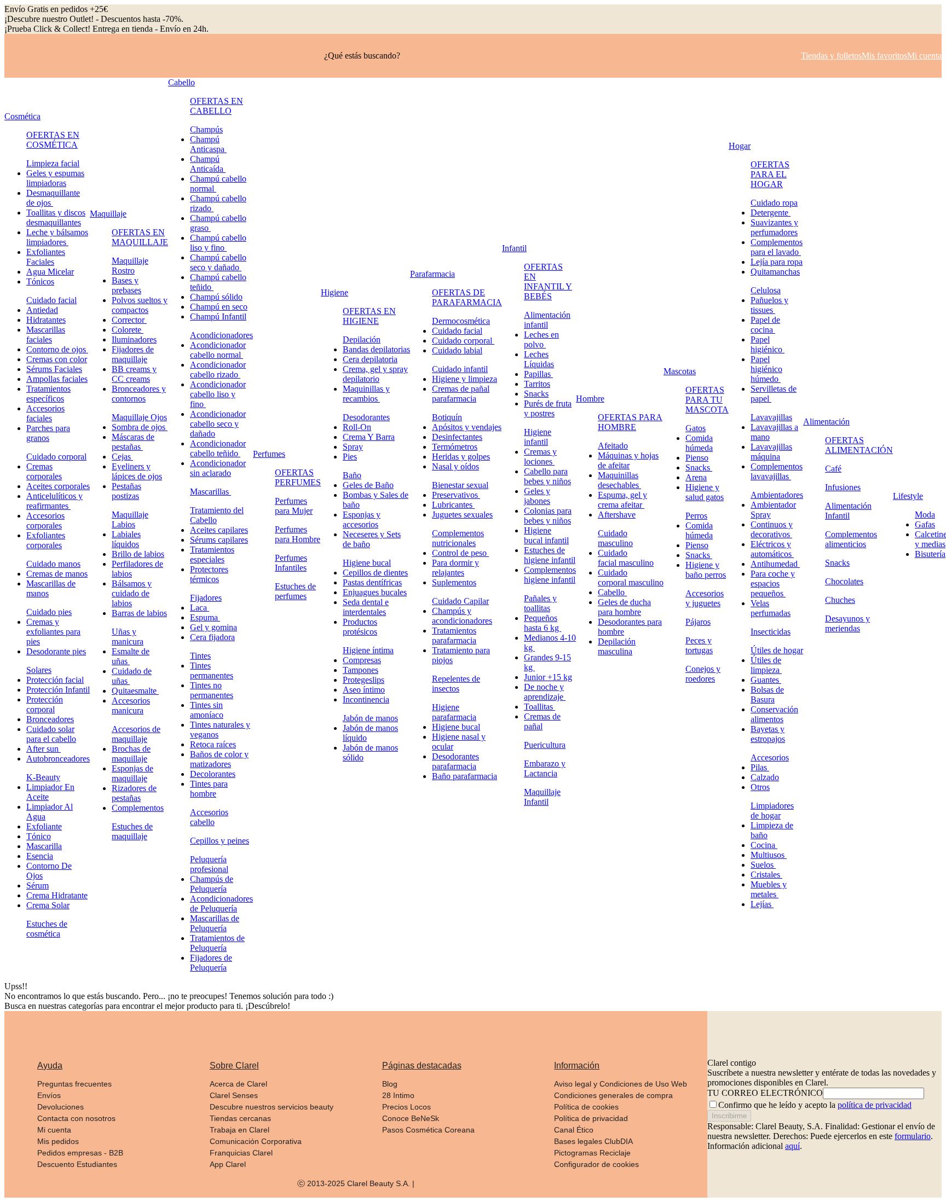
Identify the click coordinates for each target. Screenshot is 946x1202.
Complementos (138, 807)
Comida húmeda (699, 442)
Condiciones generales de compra (613, 1095)
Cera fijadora (212, 637)
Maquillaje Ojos (139, 417)
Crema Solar (48, 905)
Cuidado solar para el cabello (51, 734)
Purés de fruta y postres (548, 408)
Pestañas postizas (126, 491)
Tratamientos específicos (48, 393)
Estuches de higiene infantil (549, 555)
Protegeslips (363, 679)
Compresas (362, 660)
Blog (389, 1083)
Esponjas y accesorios (361, 519)
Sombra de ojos (140, 427)
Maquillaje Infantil (542, 796)
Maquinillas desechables (619, 480)
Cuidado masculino (615, 538)
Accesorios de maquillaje (136, 734)
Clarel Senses (234, 1095)
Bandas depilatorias (376, 349)
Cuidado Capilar (460, 601)
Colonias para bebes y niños (548, 515)
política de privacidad (875, 1105)
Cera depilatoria (370, 359)
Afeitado (613, 445)
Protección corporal (44, 704)
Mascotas (680, 371)
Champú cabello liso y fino (218, 242)
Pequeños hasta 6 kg (542, 622)
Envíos (49, 1095)
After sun (43, 748)
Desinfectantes (457, 437)
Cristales (766, 874)
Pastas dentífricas (372, 582)
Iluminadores (134, 339)
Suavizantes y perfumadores (774, 227)
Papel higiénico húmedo (766, 369)
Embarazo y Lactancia (545, 768)
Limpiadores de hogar (772, 810)
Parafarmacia (432, 273)
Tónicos (40, 281)
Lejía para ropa (777, 261)
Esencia (39, 856)
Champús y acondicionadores (462, 615)
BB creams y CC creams (134, 374)
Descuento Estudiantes (77, 1164)
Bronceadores (50, 719)
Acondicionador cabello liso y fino (218, 394)
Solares (38, 670)
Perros (696, 515)
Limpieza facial (52, 163)
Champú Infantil (218, 316)
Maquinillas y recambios (366, 393)
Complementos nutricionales (458, 538)
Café (833, 468)
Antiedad (42, 310)
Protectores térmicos (209, 574)
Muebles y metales (769, 889)
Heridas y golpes (461, 456)
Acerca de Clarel (238, 1083)
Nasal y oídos (455, 466)
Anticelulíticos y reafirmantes (54, 500)
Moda (925, 514)
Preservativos (456, 495)
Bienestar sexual (460, 485)
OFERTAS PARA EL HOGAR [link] (770, 174)
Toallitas (539, 706)
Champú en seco (218, 306)
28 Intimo (398, 1095)
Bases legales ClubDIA (593, 1141)
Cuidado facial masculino (626, 557)
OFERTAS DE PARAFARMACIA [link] (467, 297)
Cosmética (22, 116)
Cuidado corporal (56, 456)
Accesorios (770, 757)
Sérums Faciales (54, 369)
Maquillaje (108, 213)
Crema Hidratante (57, 895)
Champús (206, 129)
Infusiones (843, 487)
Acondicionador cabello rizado (218, 369)
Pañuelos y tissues (769, 305)
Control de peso (460, 553)
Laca (199, 607)
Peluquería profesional (209, 864)
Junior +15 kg (548, 677)
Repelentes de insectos (456, 683)
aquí (792, 1146)
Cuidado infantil (460, 369)
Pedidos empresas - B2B (80, 1152)
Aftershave (617, 514)
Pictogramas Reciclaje (592, 1152)
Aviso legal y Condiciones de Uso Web (620, 1083)
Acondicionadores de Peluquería (221, 903)
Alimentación (826, 421)
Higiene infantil (537, 436)
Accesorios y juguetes (704, 598)
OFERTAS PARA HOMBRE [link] (630, 422)
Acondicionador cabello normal (218, 349)
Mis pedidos (58, 1141)
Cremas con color (56, 359)
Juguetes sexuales (462, 514)
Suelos (763, 864)
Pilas (760, 767)
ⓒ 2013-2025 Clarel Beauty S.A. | (355, 1183)
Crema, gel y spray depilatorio (375, 374)
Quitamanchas (775, 271)
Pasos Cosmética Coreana (428, 1129)
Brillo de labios (138, 554)
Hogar (740, 145)
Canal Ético (573, 1129)
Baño (352, 475)
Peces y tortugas (699, 645)
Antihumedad (775, 563)
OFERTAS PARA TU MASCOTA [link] (707, 399)
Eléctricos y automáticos (772, 549)
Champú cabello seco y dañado (218, 262)
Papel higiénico (768, 344)
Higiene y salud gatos (704, 492)
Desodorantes (366, 417)
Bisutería (930, 554)
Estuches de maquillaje (132, 831)
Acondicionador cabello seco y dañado (218, 423)
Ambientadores (777, 495)
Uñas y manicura (127, 636)
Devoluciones (60, 1106)
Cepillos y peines (219, 840)
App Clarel (228, 1164)
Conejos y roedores (702, 673)
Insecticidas (771, 631)
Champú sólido (216, 296)
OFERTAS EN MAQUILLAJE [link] (140, 237)
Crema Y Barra (369, 437)
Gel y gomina (213, 627)
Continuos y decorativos (772, 529)
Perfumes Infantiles (291, 562)
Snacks (536, 393)
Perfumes (269, 453)
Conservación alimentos (774, 714)
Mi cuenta (54, 1129)
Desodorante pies (56, 651)
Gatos (695, 428)
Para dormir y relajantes (455, 567)
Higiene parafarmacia (454, 712)
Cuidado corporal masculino (631, 577)
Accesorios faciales (45, 413)
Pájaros (698, 621)
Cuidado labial (457, 350)
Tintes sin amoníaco (206, 709)
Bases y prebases (126, 285)
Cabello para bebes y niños (547, 476)
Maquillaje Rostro (130, 265)
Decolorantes (212, 774)
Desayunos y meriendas (847, 623)
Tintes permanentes (211, 670)
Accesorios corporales (45, 520)
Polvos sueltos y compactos (140, 305)
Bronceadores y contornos (139, 393)
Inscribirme (729, 1116)
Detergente (771, 212)
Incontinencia (366, 699)
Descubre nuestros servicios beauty (271, 1106)
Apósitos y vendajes (466, 427)
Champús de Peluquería (211, 883)
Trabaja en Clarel (239, 1129)
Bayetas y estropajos (768, 734)
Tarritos (537, 383)
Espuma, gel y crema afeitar (622, 499)
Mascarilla (44, 846)
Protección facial (55, 679)
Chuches (840, 600)
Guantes (766, 679)
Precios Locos (406, 1106)
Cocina (764, 845)
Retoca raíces (213, 744)
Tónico (38, 836)
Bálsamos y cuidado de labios (132, 593)
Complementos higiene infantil (550, 574)
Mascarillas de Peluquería (214, 923)
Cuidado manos (53, 563)
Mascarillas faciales (45, 334)
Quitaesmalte (135, 690)
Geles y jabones (537, 496)
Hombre (590, 398)
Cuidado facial (51, 300)
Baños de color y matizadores (219, 759)
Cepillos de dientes (375, 572)
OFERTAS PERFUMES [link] (298, 477)
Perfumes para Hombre (297, 534)
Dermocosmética (461, 321)
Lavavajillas (771, 417)
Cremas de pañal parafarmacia (460, 393)
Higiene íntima (368, 650)
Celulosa (766, 290)
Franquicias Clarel (241, 1152)
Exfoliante (44, 826)
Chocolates (844, 581)
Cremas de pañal (542, 721)
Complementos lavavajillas (777, 471)
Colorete (127, 329)
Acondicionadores (221, 335)
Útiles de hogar (777, 650)
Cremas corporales (44, 471)
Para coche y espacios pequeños (773, 583)
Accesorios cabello (209, 817)
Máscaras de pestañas (133, 441)
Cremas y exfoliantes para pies (53, 631)
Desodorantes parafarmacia (455, 761)
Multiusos (769, 855)
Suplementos (454, 582)
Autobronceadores (58, 758)
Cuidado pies (49, 612)
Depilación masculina (617, 646)
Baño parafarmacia (464, 776)
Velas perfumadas (771, 608)
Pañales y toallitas (540, 603)
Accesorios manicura (131, 705)
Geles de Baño (368, 485)
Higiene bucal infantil (546, 535)
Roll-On (357, 427)
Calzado (765, 777)
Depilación (361, 339)
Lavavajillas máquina (771, 451)
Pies (350, 456)
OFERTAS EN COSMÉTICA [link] (52, 139)
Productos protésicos (360, 626)
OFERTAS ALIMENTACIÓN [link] (859, 445)
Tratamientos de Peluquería (217, 943)
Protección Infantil (58, 689)
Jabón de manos (370, 718)
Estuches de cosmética (46, 928)
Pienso (696, 457)
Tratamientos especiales (212, 554)
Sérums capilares (219, 539)
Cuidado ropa (774, 202)
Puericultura (545, 745)
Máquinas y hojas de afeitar (628, 460)
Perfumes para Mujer (294, 505)
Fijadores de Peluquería (211, 962)
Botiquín (447, 417)
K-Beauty (43, 777)
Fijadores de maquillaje (133, 354)
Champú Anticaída (208, 163)
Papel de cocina (765, 324)
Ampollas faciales (57, 379)
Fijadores (206, 597)
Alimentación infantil (547, 319)
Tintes (200, 655)
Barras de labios (139, 613)
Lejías (762, 904)
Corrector (129, 319)
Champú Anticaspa (208, 144)
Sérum (37, 885)
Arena (696, 477)
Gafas (925, 524)
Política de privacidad (591, 1118)
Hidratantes (46, 319)
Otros (760, 787)
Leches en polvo (541, 339)
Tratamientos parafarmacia (454, 635)
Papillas (538, 374)
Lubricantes (453, 504)
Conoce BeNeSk (410, 1118)
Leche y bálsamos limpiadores (57, 237)
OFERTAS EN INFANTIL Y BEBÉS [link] (548, 281)
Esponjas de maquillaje (132, 773)
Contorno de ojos (57, 349)
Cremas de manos (57, 573)
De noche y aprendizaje (545, 691)
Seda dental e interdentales (366, 607)
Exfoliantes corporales (45, 540)
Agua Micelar (50, 271)
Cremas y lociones (540, 456)
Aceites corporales (58, 486)
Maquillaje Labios (130, 519)
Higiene (334, 292)
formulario (913, 1136)
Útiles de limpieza (766, 665)
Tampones (360, 670)
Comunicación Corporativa (256, 1141)
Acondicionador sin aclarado (218, 468)
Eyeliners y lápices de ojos (137, 471)
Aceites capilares (219, 530)
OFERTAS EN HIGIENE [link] (369, 316)
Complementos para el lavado (777, 247)
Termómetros (454, 446)
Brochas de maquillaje (131, 753)
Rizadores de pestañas (134, 793)
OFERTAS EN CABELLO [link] (216, 105)
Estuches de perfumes (295, 591)
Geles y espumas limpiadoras (55, 178)
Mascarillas (210, 491)
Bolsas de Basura (767, 694)
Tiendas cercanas (240, 1118)
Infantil (514, 248)
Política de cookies (586, 1106)
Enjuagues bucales (375, 592)
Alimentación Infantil (848, 510)
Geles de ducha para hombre (624, 607)
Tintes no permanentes (211, 690)
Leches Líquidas (539, 359)
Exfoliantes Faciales (45, 256)
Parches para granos (48, 433)
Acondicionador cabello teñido (218, 448)
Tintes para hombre (209, 788)
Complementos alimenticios (851, 539)
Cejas (122, 456)
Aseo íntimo (364, 689)
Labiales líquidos (126, 539)
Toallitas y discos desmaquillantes (55, 217)
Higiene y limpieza (464, 379)
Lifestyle (908, 496)
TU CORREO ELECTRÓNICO (765, 1093)
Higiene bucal (367, 562)
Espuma (205, 617)
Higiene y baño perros (705, 569)
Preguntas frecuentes (74, 1083)
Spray (353, 446)
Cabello (181, 82)
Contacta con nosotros (76, 1118)
